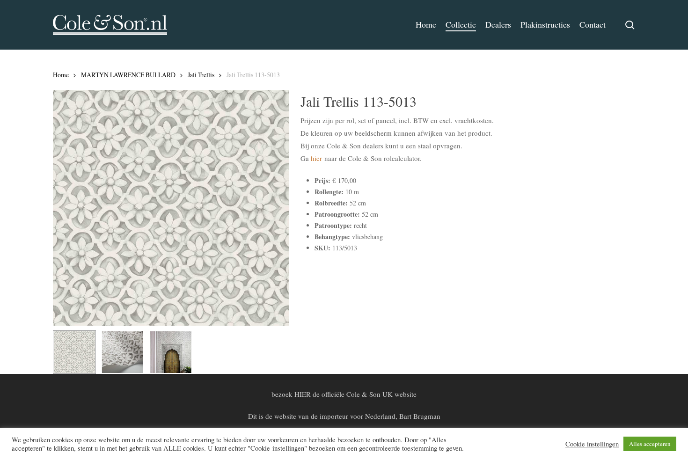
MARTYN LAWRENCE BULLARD (128, 74)
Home (61, 74)
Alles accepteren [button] (650, 443)
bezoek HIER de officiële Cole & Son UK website (344, 394)
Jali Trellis (201, 74)
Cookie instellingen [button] (592, 444)
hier (316, 158)
